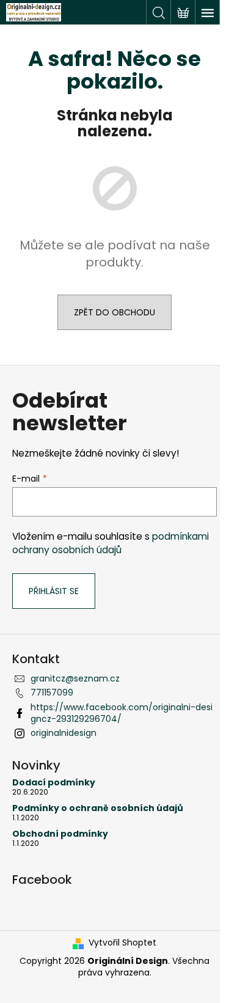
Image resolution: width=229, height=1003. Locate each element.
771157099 (52, 692)
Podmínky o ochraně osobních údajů (97, 808)
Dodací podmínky (53, 782)
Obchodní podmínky (60, 834)
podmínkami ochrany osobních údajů (110, 543)
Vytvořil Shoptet (122, 943)
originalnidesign (63, 733)
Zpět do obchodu (114, 312)
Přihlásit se (54, 591)
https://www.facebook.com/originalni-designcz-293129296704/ (122, 713)
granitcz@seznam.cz (75, 678)
